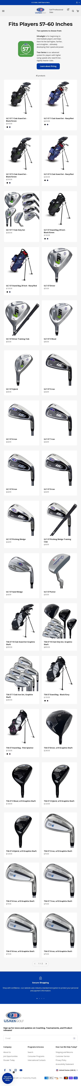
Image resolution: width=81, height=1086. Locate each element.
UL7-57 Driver (49, 286)
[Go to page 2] (46, 963)
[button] (7, 1078)
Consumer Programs (36, 1056)
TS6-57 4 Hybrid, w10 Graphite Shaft (21, 851)
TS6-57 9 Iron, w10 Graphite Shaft (58, 951)
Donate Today (9, 1060)
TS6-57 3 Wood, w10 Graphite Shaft (21, 801)
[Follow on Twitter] (10, 1070)
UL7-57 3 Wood (50, 339)
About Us (7, 1052)
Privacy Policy (61, 1060)
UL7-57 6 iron (11, 439)
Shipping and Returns (64, 1052)
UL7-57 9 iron (49, 489)
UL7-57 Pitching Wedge (16, 539)
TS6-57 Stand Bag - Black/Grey (56, 694)
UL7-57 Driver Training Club (17, 339)
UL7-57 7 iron (49, 439)
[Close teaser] (14, 1072)
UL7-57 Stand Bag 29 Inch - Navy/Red (21, 286)
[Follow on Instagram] (15, 1070)
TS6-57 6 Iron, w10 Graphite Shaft (20, 901)
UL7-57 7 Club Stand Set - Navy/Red (59, 118)
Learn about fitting (48, 66)
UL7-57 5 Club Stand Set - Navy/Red (59, 174)
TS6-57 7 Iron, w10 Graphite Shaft (58, 901)
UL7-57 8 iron (11, 489)
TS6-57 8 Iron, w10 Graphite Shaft (20, 951)
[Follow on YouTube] (21, 1070)
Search (30, 1052)
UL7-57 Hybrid (12, 389)
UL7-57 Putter (50, 592)
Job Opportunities (10, 1056)
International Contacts (37, 1060)
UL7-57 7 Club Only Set (15, 230)
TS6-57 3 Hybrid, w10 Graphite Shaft (59, 801)
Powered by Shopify (29, 1078)
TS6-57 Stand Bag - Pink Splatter (19, 748)
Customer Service (63, 1056)
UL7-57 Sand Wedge (14, 592)
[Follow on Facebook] (4, 1070)
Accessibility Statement (65, 1064)
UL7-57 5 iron (49, 389)
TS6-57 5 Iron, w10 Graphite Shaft (58, 851)
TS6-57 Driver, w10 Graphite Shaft (58, 748)
